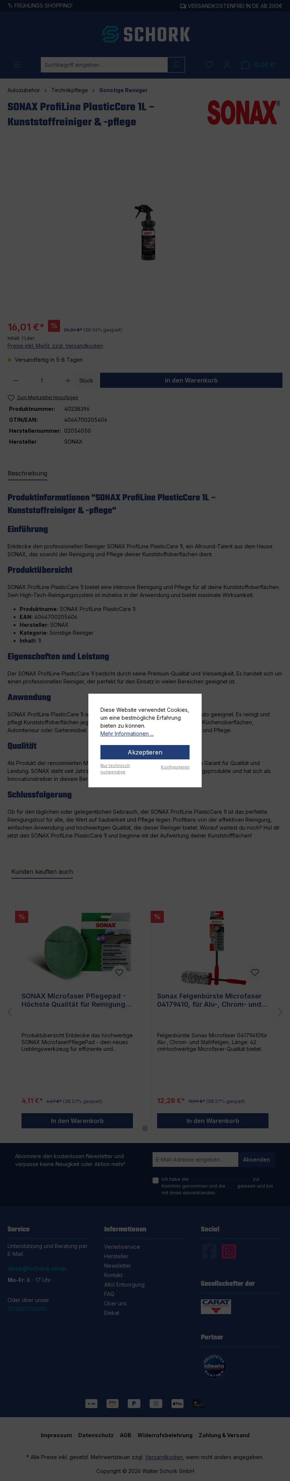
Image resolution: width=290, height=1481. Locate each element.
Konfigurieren (175, 767)
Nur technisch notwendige (115, 768)
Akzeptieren (145, 752)
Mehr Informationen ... (127, 733)
